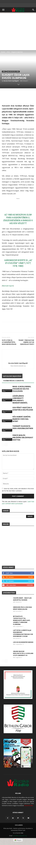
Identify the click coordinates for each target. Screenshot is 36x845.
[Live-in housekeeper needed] (6, 644)
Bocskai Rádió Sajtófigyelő (11, 81)
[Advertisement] (18, 31)
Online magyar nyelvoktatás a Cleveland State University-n (23, 653)
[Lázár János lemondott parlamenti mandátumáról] (7, 398)
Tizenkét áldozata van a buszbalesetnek (22, 427)
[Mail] (13, 818)
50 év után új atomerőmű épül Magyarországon (9, 342)
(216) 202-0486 (19, 833)
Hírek (8, 52)
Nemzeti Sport (7, 286)
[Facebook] (8, 818)
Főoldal (3, 52)
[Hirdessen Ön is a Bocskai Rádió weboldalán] (7, 609)
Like (32, 573)
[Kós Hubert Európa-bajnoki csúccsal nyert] (7, 419)
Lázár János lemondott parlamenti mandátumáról (20, 399)
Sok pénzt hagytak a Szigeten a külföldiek (22, 408)
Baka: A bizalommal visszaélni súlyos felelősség (21, 388)
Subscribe (30, 585)
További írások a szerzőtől (13, 381)
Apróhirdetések (9, 593)
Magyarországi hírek (17, 52)
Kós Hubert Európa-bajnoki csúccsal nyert (21, 419)
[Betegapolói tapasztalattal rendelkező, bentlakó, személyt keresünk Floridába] (6, 618)
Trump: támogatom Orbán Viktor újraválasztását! (26, 342)
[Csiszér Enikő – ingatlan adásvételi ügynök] (7, 600)
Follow (30, 577)
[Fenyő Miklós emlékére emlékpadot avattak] (7, 437)
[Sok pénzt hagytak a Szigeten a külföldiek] (7, 409)
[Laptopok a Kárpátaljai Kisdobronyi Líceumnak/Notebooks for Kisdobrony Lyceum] (6, 632)
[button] (3, 9)
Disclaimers (19, 825)
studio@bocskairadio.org (20, 836)
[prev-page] (3, 445)
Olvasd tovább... (29, 805)
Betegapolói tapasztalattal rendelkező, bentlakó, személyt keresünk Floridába (21, 620)
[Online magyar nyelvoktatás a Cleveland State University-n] (6, 653)
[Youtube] (28, 818)
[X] (23, 818)
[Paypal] (18, 818)
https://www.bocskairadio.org (18, 366)
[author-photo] (18, 360)
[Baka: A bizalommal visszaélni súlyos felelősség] (7, 388)
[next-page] (6, 445)
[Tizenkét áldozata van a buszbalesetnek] (7, 428)
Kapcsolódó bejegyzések (12, 376)
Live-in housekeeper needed (23, 642)
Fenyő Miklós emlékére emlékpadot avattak (22, 437)
